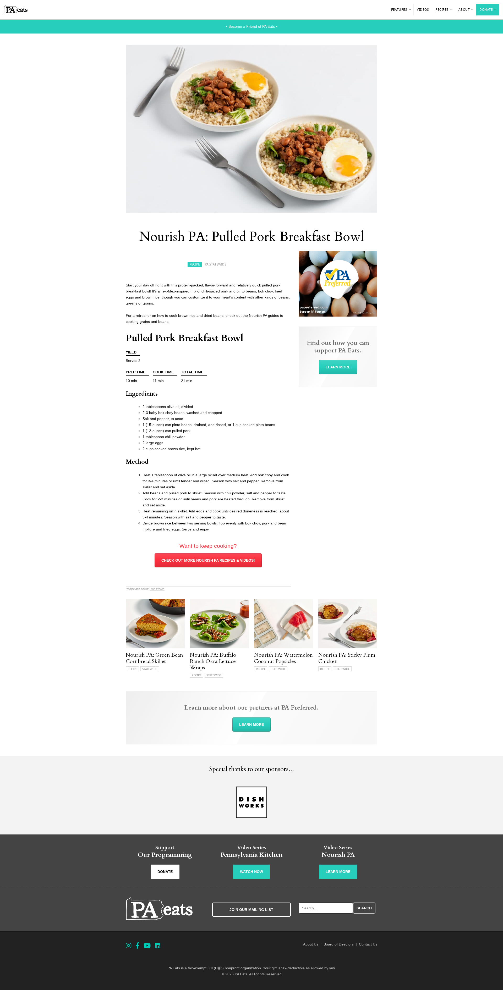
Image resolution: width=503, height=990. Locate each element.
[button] (410, 9)
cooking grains (138, 321)
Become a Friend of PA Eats (251, 26)
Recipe (194, 264)
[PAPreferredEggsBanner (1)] (338, 315)
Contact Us (368, 944)
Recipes (442, 9)
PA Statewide (215, 264)
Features (399, 9)
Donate (486, 9)
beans (163, 321)
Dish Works (157, 588)
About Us (310, 944)
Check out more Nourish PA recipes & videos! (208, 560)
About (464, 9)
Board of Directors (339, 944)
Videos (423, 9)
